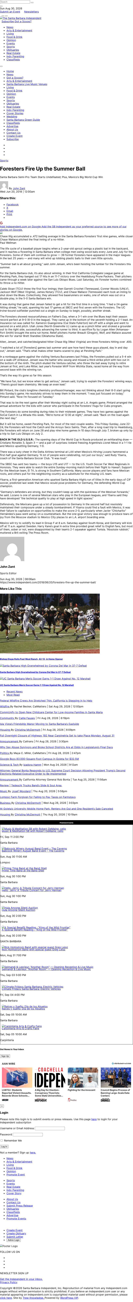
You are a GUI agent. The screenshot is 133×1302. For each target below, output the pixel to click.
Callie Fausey (27, 718)
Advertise (12, 126)
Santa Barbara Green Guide (23, 119)
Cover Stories (14, 113)
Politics (5, 753)
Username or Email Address (17, 1128)
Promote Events (16, 1218)
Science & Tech (9, 764)
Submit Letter (14, 1236)
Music (4, 791)
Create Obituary (16, 1233)
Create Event (14, 136)
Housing (5, 729)
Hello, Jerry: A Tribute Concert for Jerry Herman (31, 890)
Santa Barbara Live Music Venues (26, 84)
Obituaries (12, 49)
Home (10, 71)
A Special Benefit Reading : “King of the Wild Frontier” (35, 929)
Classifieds (13, 59)
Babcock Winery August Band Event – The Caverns (33, 850)
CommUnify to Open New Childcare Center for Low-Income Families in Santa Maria (51, 712)
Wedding (11, 116)
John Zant (19, 188)
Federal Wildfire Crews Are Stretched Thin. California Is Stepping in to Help (46, 700)
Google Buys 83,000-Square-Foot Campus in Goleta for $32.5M (39, 758)
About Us (12, 129)
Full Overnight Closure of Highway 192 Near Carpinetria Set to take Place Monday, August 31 (57, 735)
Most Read (13, 694)
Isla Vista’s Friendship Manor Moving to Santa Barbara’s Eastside (39, 724)
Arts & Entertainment (19, 30)
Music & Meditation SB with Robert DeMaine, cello (32, 831)
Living (10, 33)
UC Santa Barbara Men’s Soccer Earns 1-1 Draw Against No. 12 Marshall (37, 685)
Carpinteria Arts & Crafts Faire (20, 1028)
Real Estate (13, 53)
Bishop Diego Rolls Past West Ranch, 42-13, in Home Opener (31, 659)
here (94, 1119)
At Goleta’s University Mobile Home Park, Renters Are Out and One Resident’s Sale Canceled (56, 808)
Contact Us (13, 132)
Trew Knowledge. (34, 1297)
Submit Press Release (19, 1205)
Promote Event (15, 1174)
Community (7, 718)
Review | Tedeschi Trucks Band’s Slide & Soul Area (31, 785)
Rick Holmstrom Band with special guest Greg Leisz (33, 949)
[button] (17, 1085)
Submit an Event (10, 11)
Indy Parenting (15, 56)
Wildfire (5, 706)
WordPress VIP (69, 1297)
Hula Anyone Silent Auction (18, 910)
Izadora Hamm (32, 764)
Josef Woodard (21, 791)
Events (10, 43)
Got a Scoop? (23, 21)
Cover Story (13, 1193)
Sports (10, 46)
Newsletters (31, 11)
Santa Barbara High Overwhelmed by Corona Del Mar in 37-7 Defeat (35, 672)
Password (6, 1134)
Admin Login (13, 1240)
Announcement (9, 741)
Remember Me (12, 1140)
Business (5, 802)
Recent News (14, 691)
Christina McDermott (27, 729)
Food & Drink (14, 37)
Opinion (11, 40)
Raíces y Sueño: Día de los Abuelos (23, 1008)
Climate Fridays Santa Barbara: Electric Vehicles (31, 989)
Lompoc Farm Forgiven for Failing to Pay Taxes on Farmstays (38, 797)
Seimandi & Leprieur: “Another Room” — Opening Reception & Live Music (46, 969)
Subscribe (8, 21)
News (9, 27)
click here (6, 1297)
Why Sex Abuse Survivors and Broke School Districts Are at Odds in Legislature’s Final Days (56, 747)
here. (33, 1152)
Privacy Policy (8, 1282)
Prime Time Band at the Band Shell (23, 870)
